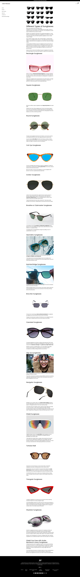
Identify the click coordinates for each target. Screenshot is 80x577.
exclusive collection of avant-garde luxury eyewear (43, 546)
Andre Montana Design (5, 16)
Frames (3, 9)
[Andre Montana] (6, 3)
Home (3, 7)
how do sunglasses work (38, 40)
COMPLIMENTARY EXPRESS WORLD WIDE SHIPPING (40, 0)
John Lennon (47, 136)
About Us (3, 13)
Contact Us (4, 14)
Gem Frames (4, 11)
